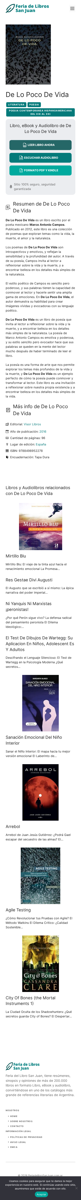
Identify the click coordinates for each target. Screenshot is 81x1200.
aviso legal (18, 1142)
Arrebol (13, 826)
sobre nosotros (21, 1121)
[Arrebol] (40, 818)
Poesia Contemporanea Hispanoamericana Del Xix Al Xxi (40, 112)
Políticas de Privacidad (26, 1137)
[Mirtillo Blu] (40, 548)
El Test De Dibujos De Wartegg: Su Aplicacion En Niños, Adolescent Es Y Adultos (40, 643)
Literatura (16, 104)
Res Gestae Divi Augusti (29, 579)
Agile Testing (18, 909)
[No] (76, 1188)
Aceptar (41, 1194)
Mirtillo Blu (16, 555)
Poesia (34, 104)
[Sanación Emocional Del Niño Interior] (40, 729)
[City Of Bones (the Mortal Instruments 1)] (40, 990)
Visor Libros (32, 424)
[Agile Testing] (40, 902)
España (41, 444)
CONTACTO (17, 1126)
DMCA (13, 1147)
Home (13, 1116)
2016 (42, 431)
